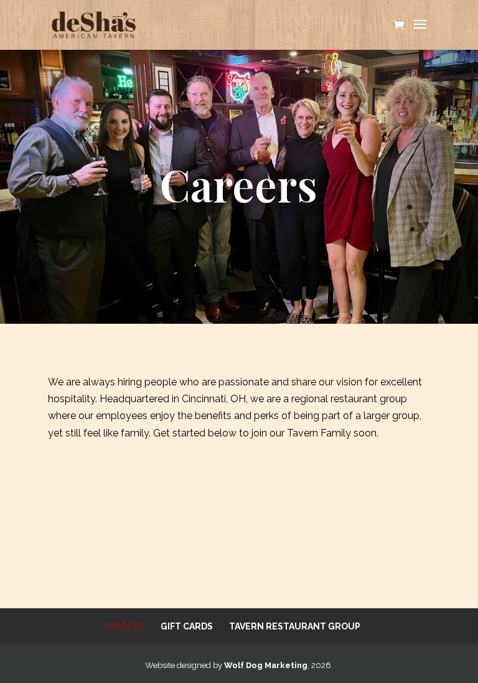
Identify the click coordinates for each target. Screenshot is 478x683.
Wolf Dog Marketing (265, 665)
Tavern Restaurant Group (294, 626)
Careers (123, 626)
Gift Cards (187, 626)
